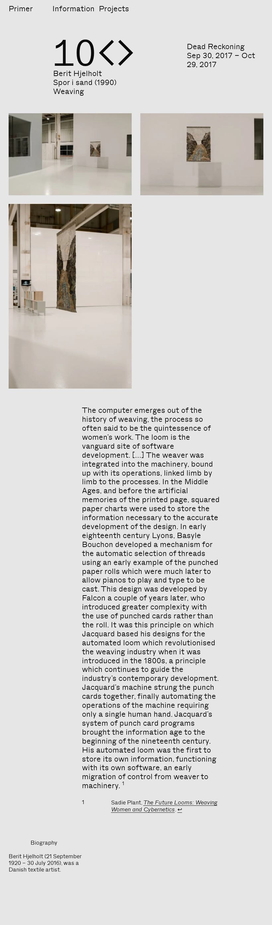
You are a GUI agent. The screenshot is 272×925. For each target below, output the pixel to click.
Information (73, 8)
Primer (21, 8)
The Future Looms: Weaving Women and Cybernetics (164, 806)
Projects (114, 8)
